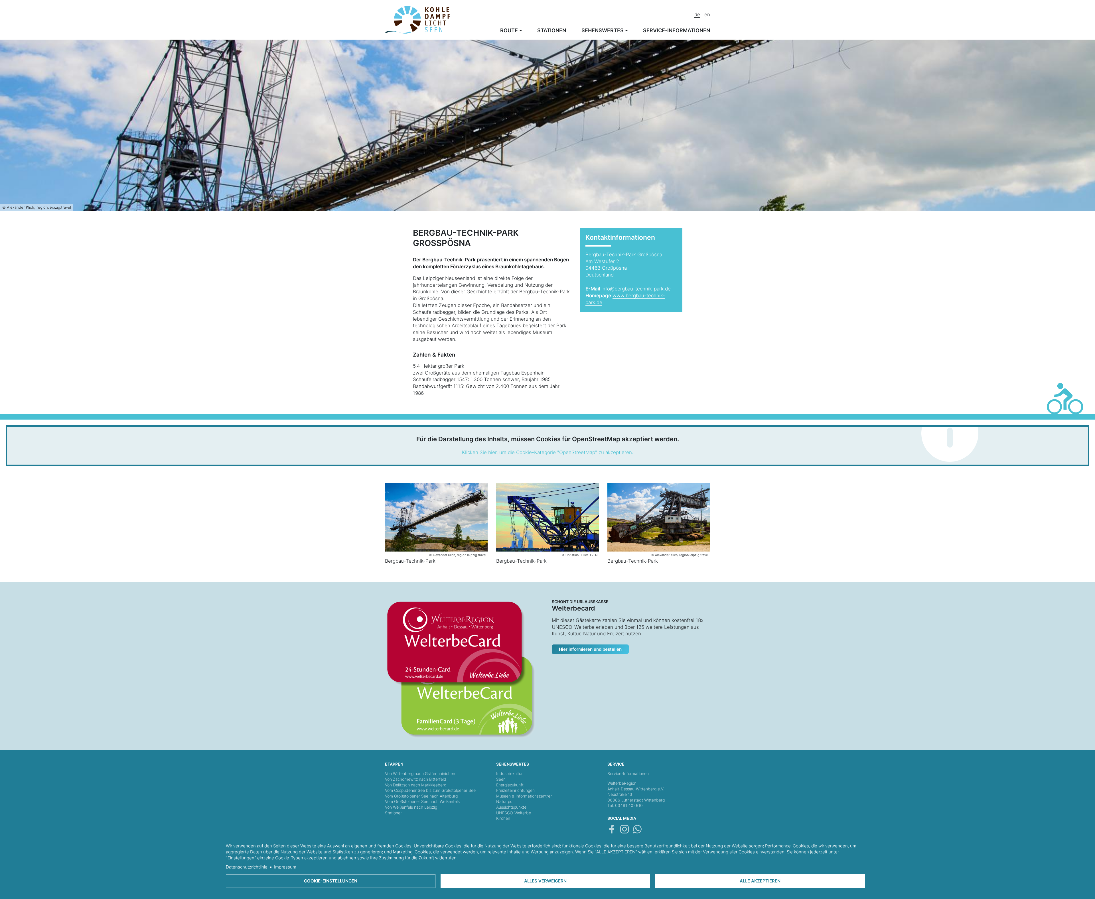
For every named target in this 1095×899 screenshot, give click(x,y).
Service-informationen (676, 30)
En (707, 14)
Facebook (611, 829)
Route (509, 30)
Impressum (285, 867)
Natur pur (505, 801)
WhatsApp (637, 829)
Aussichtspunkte (511, 807)
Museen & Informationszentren (524, 796)
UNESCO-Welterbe (513, 812)
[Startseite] (418, 19)
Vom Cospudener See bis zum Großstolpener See (430, 790)
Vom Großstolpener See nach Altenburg (421, 796)
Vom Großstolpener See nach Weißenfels (422, 801)
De (697, 14)
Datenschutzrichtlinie (246, 867)
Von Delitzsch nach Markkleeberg (415, 784)
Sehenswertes (603, 30)
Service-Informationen (628, 773)
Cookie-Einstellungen (330, 881)
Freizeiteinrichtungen (515, 790)
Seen (501, 779)
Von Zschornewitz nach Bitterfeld (415, 779)
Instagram (624, 829)
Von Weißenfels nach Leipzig (411, 807)
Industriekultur (509, 773)
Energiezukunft (510, 784)
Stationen (551, 30)
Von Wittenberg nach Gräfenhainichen (420, 773)
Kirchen (503, 818)
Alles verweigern (545, 881)
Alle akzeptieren (760, 881)
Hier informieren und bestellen (590, 649)
